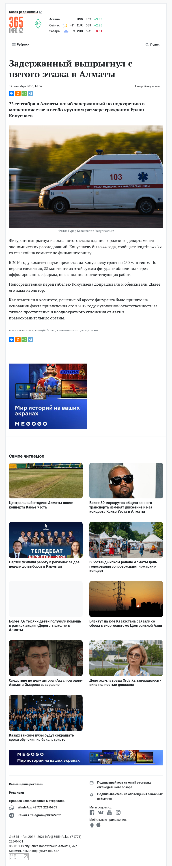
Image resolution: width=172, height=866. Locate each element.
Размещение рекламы (26, 784)
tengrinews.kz (149, 246)
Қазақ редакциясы (23, 12)
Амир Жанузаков (147, 86)
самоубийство (45, 330)
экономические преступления (78, 330)
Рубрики (22, 44)
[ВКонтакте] (11, 93)
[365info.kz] (22, 24)
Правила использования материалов (36, 801)
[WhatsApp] (24, 93)
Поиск (154, 44)
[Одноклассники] (18, 93)
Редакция (16, 792)
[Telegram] (30, 93)
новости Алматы (21, 330)
